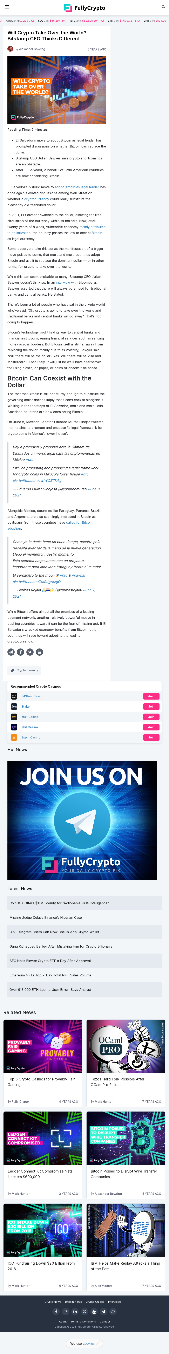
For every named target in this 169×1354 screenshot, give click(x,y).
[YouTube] (94, 1311)
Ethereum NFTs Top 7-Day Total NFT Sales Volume (50, 975)
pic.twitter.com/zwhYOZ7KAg (37, 481)
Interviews (114, 1301)
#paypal (78, 575)
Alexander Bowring (32, 49)
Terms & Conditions (83, 1321)
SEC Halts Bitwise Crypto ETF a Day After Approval (50, 961)
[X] (84, 1311)
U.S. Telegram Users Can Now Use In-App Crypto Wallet (54, 932)
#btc (29, 460)
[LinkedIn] (75, 1311)
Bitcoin (97, 233)
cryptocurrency (36, 199)
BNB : (127, 20)
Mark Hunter (104, 1101)
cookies (89, 1343)
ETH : (92, 20)
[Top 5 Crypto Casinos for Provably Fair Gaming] (43, 1046)
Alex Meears (104, 1285)
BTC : (56, 20)
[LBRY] (113, 1311)
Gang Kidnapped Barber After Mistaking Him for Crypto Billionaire (61, 946)
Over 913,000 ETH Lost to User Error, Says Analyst (50, 990)
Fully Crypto (20, 1101)
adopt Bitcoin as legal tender (77, 187)
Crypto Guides (95, 1301)
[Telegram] (103, 1311)
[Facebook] (56, 1311)
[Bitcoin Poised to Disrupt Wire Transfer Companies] (126, 1138)
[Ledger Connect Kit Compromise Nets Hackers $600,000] (43, 1138)
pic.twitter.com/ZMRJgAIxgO (36, 582)
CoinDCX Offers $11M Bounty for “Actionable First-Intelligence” (59, 903)
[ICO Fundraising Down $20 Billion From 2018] (43, 1230)
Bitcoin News (73, 1301)
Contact (105, 1321)
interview (63, 282)
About (63, 1321)
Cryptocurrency (27, 670)
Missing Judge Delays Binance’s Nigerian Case (45, 917)
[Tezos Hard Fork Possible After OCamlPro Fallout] (126, 1046)
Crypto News (53, 1301)
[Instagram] (65, 1311)
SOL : (21, 20)
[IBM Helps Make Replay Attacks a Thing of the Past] (126, 1230)
